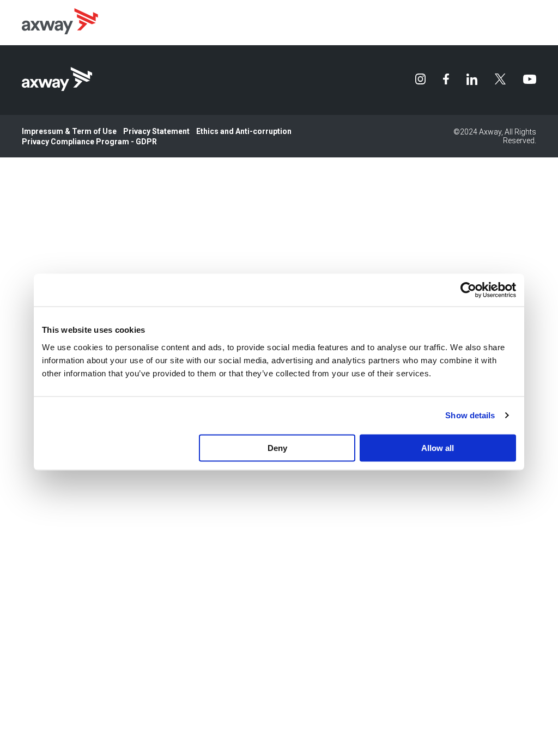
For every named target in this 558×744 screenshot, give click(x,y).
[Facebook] (445, 79)
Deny (277, 447)
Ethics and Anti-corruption (244, 131)
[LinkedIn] (472, 79)
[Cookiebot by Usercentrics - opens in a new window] (468, 290)
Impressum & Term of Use (69, 131)
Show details (470, 415)
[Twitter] (500, 79)
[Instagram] (420, 79)
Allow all (437, 447)
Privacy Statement (156, 131)
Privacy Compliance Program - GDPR (89, 141)
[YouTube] (529, 79)
